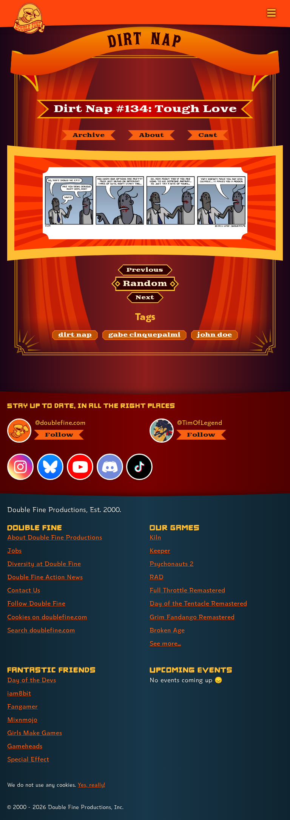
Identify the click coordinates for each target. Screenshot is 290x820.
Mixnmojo (22, 719)
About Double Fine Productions (54, 537)
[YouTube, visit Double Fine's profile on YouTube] (80, 467)
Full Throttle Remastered (187, 590)
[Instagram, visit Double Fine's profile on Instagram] (20, 467)
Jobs (14, 550)
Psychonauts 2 (172, 564)
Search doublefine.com (41, 630)
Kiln (155, 537)
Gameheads (24, 746)
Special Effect (28, 759)
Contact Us (23, 590)
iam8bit (19, 693)
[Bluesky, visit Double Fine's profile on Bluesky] (50, 467)
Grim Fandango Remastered (192, 617)
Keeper (160, 550)
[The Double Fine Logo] (29, 17)
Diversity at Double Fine (44, 564)
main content (179, 393)
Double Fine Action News (45, 577)
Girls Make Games (34, 733)
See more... (165, 643)
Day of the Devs (31, 680)
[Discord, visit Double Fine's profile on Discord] (110, 467)
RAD (157, 577)
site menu (138, 393)
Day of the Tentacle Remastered (198, 603)
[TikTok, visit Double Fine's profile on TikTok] (139, 467)
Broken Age (167, 630)
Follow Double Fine (36, 603)
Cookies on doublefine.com (47, 617)
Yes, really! (91, 785)
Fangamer (22, 706)
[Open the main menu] (271, 12)
